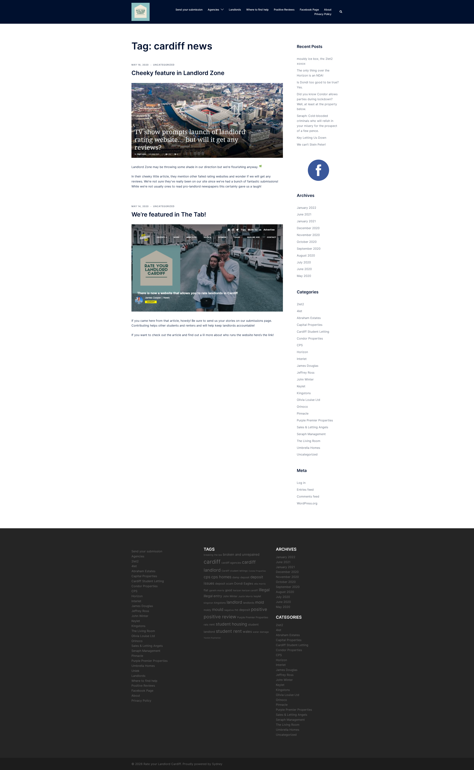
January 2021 (306, 221)
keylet (257, 596)
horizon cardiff (250, 590)
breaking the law (213, 554)
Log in (301, 483)
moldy (207, 609)
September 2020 (309, 248)
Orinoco (302, 406)
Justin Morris (245, 596)
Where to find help (257, 9)
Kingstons (304, 393)
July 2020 (304, 262)
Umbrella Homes (308, 448)
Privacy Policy (322, 14)
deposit (244, 577)
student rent (229, 631)
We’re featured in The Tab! (168, 214)
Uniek (135, 671)
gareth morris (216, 590)
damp (235, 577)
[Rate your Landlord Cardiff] (140, 11)
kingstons (220, 602)
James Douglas (307, 365)
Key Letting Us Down (311, 137)
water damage (261, 632)
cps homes (221, 576)
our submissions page (256, 320)
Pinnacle (302, 413)
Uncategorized (164, 64)
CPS (300, 345)
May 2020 (304, 276)
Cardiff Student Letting (313, 331)
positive (259, 609)
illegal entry (213, 596)
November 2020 (308, 235)
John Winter (305, 379)
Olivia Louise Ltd (308, 400)
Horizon (302, 352)
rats (206, 624)
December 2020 (308, 228)
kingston (208, 602)
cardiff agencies (231, 562)
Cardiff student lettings (235, 570)
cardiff (212, 561)
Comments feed (308, 496)
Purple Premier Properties (315, 420)
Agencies (213, 9)
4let (299, 311)
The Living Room (308, 441)
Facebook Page (309, 9)
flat (206, 590)
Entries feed (305, 489)
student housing (231, 623)
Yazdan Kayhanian (212, 638)
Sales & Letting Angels (312, 427)
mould (217, 609)
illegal (264, 589)
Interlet (302, 359)
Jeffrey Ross (305, 372)
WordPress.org (307, 503)
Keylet (301, 386)
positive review (220, 616)
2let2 (300, 304)
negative (229, 610)
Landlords (235, 9)
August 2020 (306, 255)
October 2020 (307, 242)
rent (212, 624)
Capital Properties (309, 325)
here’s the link (263, 335)
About (327, 9)
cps (207, 576)
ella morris (260, 583)
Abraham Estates (309, 318)
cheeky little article (155, 176)
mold (259, 602)
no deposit (242, 610)
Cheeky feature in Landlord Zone (177, 72)
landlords (248, 602)
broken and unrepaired (241, 554)
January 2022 (306, 207)
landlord (234, 602)
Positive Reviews (284, 9)
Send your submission (189, 9)
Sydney (217, 764)
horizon (237, 590)
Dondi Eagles (243, 583)
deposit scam (224, 583)
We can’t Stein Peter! (311, 144)
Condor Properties (310, 338)
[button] (341, 11)
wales (247, 631)
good (228, 590)
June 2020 (304, 269)
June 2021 (304, 214)
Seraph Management (311, 434)
